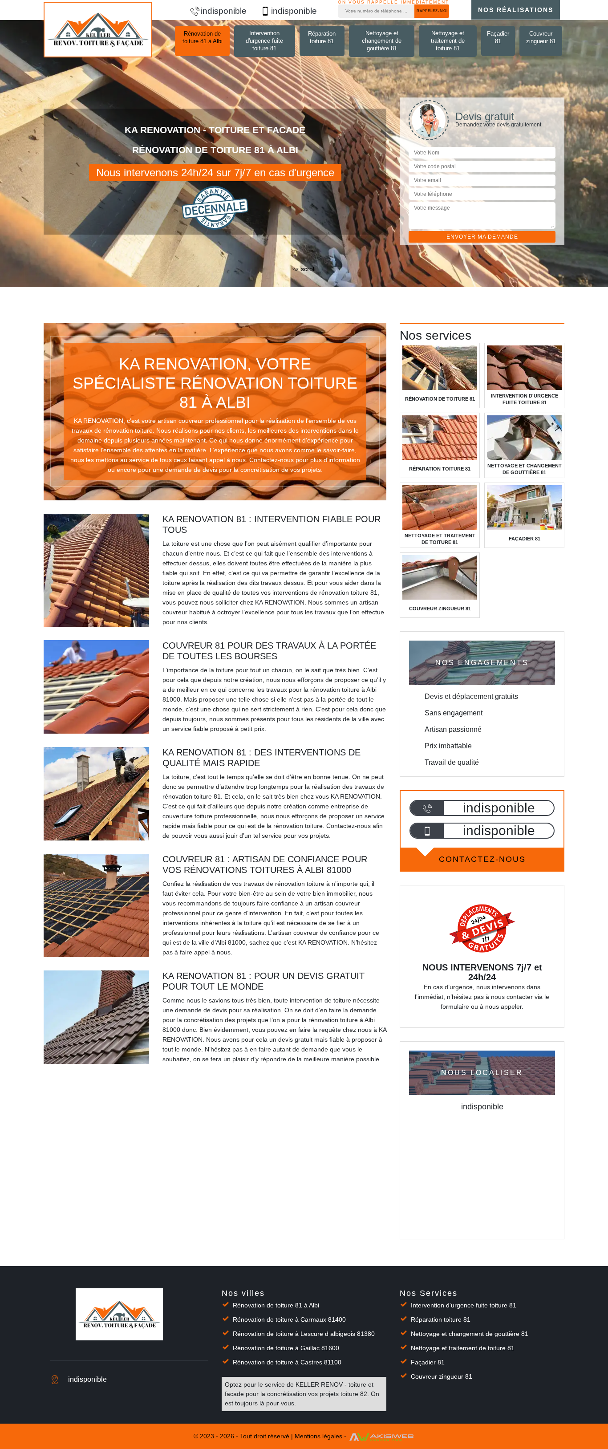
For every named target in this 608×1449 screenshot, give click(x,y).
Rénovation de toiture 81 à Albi (202, 37)
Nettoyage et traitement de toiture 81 (448, 41)
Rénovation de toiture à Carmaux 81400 (289, 1319)
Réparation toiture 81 (322, 37)
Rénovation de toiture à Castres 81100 (287, 1362)
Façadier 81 (498, 37)
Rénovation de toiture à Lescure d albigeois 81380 (304, 1333)
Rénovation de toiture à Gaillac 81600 (286, 1348)
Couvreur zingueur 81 (541, 37)
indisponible (224, 11)
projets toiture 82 (343, 1393)
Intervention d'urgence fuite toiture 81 (264, 41)
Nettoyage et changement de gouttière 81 (381, 41)
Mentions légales (318, 1436)
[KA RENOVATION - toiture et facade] (98, 30)
